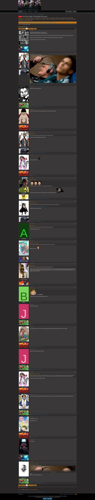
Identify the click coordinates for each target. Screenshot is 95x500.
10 (26, 28)
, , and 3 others (37, 129)
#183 (75, 86)
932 (32, 28)
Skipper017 (24, 256)
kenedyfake (24, 432)
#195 (75, 349)
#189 (75, 223)
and (35, 301)
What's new (30, 11)
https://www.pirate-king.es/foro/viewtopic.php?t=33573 (39, 206)
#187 (75, 177)
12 (29, 28)
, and (37, 106)
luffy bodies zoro (21, 20)
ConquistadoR (23, 477)
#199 (75, 439)
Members (35, 11)
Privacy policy (71, 494)
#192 (75, 286)
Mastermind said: (33, 203)
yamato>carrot (30, 20)
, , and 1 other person (40, 198)
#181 (75, 30)
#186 (75, 155)
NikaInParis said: (33, 179)
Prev (19, 28)
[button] (27, 11)
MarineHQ (24, 409)
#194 (75, 326)
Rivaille (23, 216)
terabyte (23, 341)
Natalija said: (32, 288)
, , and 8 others (36, 346)
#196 (75, 371)
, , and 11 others (39, 84)
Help (74, 494)
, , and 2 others (39, 414)
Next (35, 28)
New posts (19, 13)
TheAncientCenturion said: (34, 373)
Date (24, 124)
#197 (75, 394)
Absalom (20, 17)
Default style (21, 494)
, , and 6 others (36, 284)
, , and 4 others (38, 152)
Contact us (61, 494)
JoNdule (23, 319)
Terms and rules (66, 494)
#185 (75, 131)
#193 (75, 304)
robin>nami (25, 20)
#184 (75, 109)
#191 (75, 263)
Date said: (32, 133)
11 (28, 28)
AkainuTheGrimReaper (23, 45)
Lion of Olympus (24, 68)
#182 (75, 53)
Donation (24, 11)
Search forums (24, 13)
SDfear (24, 454)
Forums (20, 11)
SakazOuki (24, 101)
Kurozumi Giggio (24, 170)
